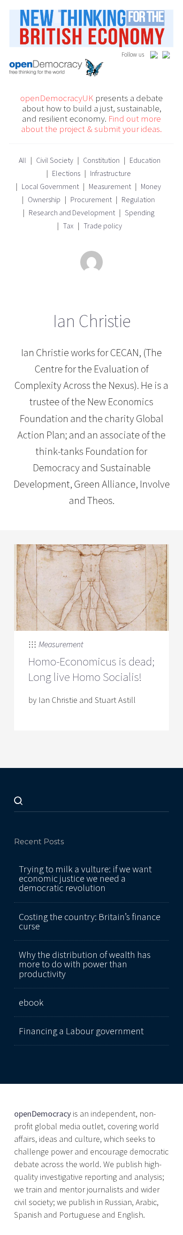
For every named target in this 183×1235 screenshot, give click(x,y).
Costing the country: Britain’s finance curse (89, 921)
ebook (31, 1002)
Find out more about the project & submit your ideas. (91, 123)
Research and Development (72, 212)
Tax (68, 225)
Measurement (110, 186)
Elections (66, 173)
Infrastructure (110, 173)
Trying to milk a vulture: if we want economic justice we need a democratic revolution (85, 878)
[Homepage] (91, 27)
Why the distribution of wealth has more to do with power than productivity (85, 964)
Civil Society (54, 160)
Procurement (91, 199)
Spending (139, 212)
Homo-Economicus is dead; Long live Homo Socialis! (91, 669)
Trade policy (103, 225)
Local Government (50, 186)
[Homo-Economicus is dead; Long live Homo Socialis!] (91, 586)
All (22, 160)
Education (145, 160)
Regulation (138, 199)
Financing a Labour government (81, 1031)
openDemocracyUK (56, 97)
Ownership (44, 199)
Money (151, 186)
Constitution (101, 160)
